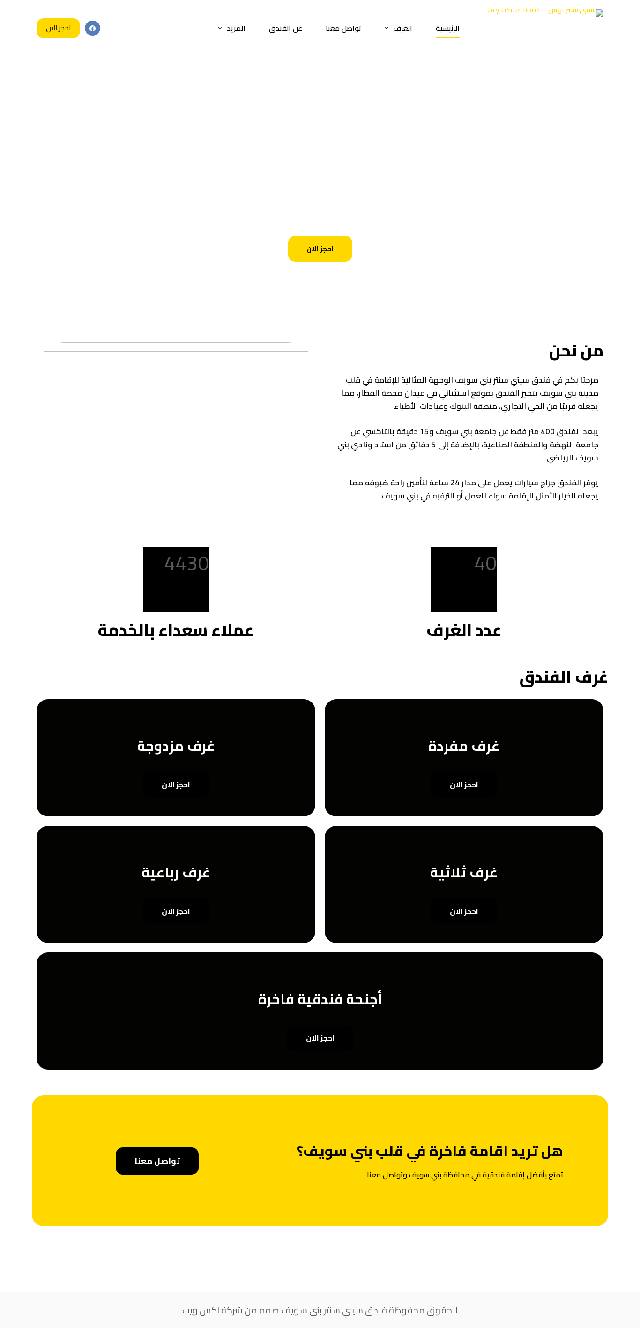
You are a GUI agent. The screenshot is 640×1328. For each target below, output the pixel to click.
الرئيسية (448, 28)
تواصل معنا (343, 28)
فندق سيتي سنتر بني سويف (334, 1310)
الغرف (403, 28)
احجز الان (58, 28)
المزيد (236, 28)
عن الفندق (285, 28)
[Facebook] (92, 28)
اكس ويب (200, 1310)
